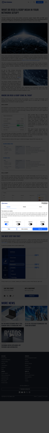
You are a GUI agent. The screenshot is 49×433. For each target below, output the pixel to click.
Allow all (40, 228)
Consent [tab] (8, 206)
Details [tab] (24, 206)
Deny (9, 228)
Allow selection (24, 228)
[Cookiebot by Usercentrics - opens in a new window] (42, 203)
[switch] (18, 224)
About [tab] (40, 206)
